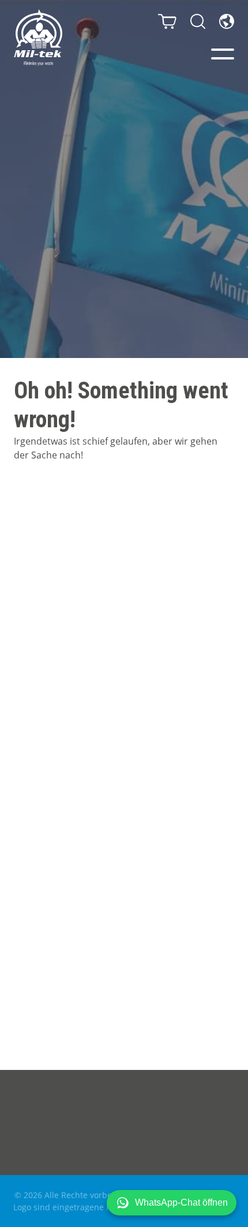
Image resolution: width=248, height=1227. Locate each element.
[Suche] (197, 21)
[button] (171, 1202)
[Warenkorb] (167, 21)
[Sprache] (226, 21)
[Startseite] (38, 37)
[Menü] (222, 54)
